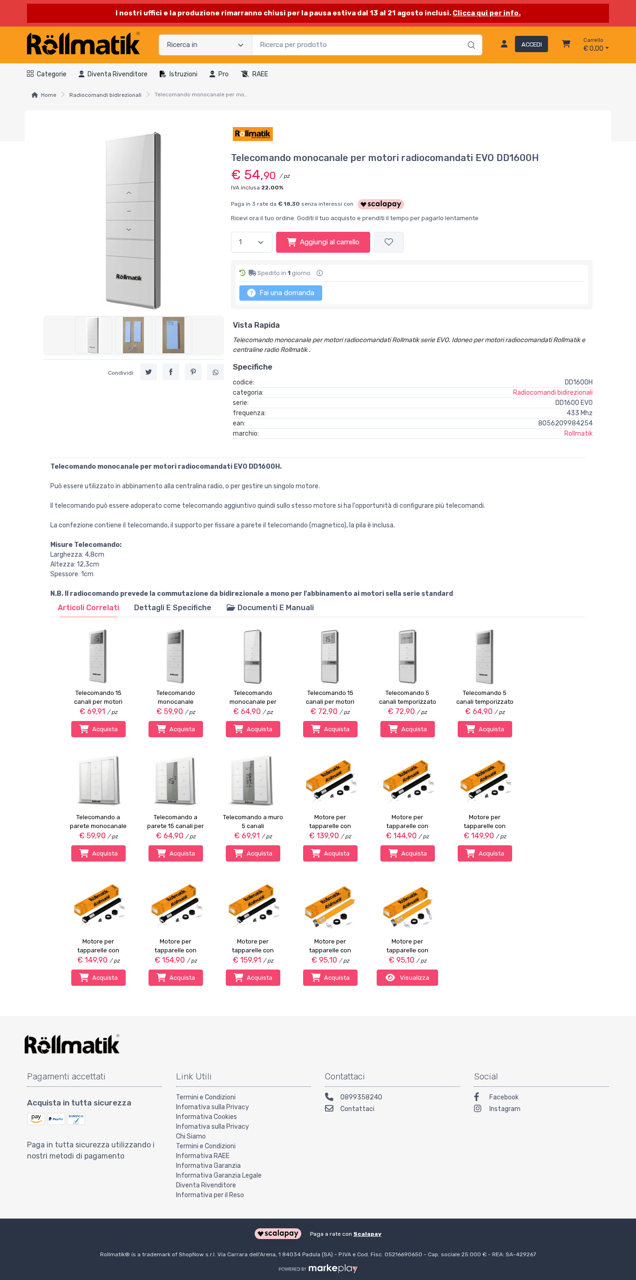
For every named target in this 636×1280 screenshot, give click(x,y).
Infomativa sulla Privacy (212, 1107)
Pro (223, 74)
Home (48, 95)
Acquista (105, 729)
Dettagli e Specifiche (172, 607)
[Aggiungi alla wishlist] (389, 242)
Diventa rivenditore (118, 74)
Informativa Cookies (206, 1117)
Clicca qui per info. (487, 13)
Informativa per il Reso (210, 1195)
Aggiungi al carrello (329, 242)
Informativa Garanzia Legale (219, 1175)
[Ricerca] (470, 35)
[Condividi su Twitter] (148, 371)
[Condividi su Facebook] (170, 371)
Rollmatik (578, 434)
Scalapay (367, 1234)
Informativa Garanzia (208, 1166)
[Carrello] (566, 45)
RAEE (260, 74)
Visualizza (414, 977)
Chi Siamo (191, 1136)
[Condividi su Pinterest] (193, 371)
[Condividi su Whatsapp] (215, 372)
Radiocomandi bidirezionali (105, 95)
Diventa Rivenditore (206, 1185)
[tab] (88, 608)
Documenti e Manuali (275, 607)
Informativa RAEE (203, 1156)
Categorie (52, 74)
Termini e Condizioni (206, 1097)
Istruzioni (183, 74)
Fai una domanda (285, 293)
